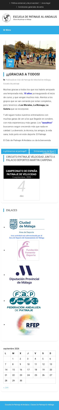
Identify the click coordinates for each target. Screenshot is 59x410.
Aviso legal (46, 3)
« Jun (5, 387)
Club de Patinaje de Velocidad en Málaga (34, 80)
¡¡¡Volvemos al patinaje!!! (15, 151)
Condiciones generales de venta (31, 7)
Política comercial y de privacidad (25, 3)
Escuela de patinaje (11, 84)
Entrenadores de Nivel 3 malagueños (45, 152)
